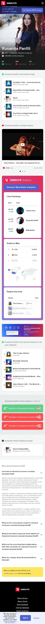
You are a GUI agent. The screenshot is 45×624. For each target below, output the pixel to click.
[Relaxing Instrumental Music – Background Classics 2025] (9, 377)
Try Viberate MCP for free (32, 10)
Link (27, 303)
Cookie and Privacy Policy (10, 621)
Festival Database (22, 608)
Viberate (9, 3)
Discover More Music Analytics (21, 187)
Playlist (10, 298)
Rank (10, 203)
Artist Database (22, 604)
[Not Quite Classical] (9, 362)
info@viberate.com (10, 573)
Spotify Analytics (22, 611)
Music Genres (22, 598)
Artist (18, 203)
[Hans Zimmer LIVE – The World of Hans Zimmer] (9, 385)
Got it (25, 618)
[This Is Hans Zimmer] (9, 354)
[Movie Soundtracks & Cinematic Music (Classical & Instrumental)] (9, 370)
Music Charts (22, 601)
